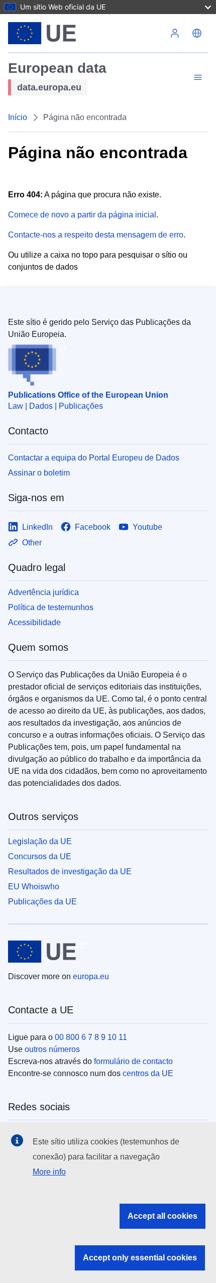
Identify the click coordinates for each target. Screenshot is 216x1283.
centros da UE (148, 1073)
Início (17, 117)
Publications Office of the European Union (88, 395)
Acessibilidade (34, 622)
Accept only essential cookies (140, 1257)
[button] (197, 33)
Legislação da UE (40, 841)
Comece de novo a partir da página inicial (82, 214)
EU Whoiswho (33, 886)
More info (49, 1172)
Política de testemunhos (50, 607)
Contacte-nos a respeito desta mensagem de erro (95, 234)
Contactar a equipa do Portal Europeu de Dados (93, 457)
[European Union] (86, 33)
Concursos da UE (39, 856)
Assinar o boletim (39, 473)
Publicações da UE (42, 901)
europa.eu (91, 976)
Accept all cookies (162, 1216)
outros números (52, 1049)
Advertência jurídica (43, 592)
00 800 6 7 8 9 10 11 (91, 1037)
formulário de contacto (133, 1061)
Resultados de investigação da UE (70, 871)
